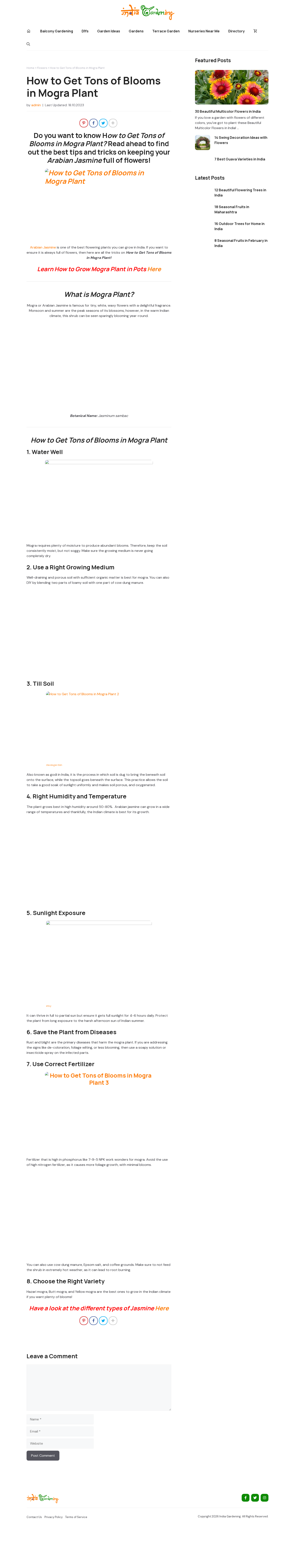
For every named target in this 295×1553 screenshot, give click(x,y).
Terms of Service (76, 1517)
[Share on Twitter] (103, 123)
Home (30, 68)
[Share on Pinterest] (83, 123)
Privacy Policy (53, 1517)
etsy (48, 1006)
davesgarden (54, 765)
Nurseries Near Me (204, 31)
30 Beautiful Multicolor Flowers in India (228, 111)
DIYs (85, 31)
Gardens (136, 31)
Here (154, 269)
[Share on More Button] (113, 123)
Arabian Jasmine (43, 247)
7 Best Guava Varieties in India (239, 159)
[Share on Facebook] (93, 123)
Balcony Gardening (56, 31)
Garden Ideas (108, 31)
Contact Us (34, 1517)
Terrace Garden (166, 31)
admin (36, 105)
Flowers (42, 68)
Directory (236, 31)
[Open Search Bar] (28, 44)
